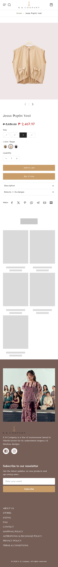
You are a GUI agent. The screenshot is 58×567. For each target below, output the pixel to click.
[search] (9, 5)
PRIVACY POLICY (12, 541)
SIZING (7, 517)
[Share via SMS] (51, 202)
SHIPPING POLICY (13, 531)
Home (19, 13)
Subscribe (29, 489)
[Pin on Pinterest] (25, 202)
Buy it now (29, 176)
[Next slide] (33, 104)
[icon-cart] (51, 5)
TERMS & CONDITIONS (15, 545)
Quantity (7, 153)
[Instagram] (14, 451)
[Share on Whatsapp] (31, 202)
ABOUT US (8, 508)
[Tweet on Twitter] (18, 202)
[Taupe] (11, 146)
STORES (7, 513)
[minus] (6, 158)
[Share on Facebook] (12, 202)
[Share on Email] (44, 202)
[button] (29, 168)
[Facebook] (6, 451)
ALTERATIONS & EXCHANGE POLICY (22, 536)
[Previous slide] (25, 104)
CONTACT (8, 527)
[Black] (16, 146)
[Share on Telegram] (38, 202)
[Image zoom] (29, 61)
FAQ (5, 522)
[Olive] (5, 146)
